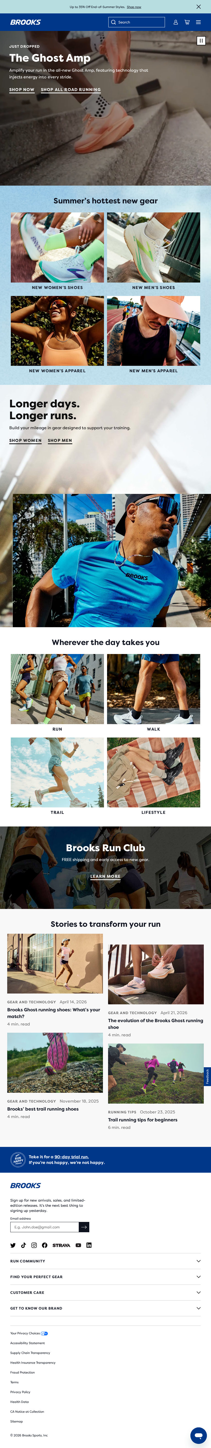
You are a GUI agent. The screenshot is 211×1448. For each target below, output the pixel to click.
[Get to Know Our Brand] (105, 1308)
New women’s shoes (57, 287)
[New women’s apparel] (57, 331)
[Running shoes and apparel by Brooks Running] (25, 22)
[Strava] (61, 1245)
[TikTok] (23, 1245)
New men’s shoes (153, 287)
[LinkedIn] (89, 1245)
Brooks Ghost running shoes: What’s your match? (53, 1013)
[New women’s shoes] (57, 247)
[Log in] (175, 22)
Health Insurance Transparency (33, 1362)
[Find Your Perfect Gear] (105, 1277)
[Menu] (198, 22)
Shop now (22, 89)
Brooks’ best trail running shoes (43, 1109)
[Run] (57, 689)
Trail (57, 812)
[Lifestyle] (153, 773)
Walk (153, 729)
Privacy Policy (20, 1392)
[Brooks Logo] (105, 1186)
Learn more (105, 876)
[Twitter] (13, 1245)
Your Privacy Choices (25, 1333)
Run (57, 729)
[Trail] (57, 773)
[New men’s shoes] (153, 247)
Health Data (19, 1402)
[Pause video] (201, 40)
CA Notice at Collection (27, 1411)
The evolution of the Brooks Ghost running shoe (155, 1024)
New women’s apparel (57, 370)
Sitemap (16, 1421)
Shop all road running (71, 89)
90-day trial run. (72, 1156)
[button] (207, 1076)
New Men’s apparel (153, 370)
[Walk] (153, 689)
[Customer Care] (105, 1292)
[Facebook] (44, 1245)
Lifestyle (154, 812)
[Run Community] (105, 1261)
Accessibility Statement (27, 1343)
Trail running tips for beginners (143, 1119)
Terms (14, 1382)
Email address (20, 1218)
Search (124, 22)
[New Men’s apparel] (153, 331)
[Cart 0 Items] (187, 22)
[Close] (199, 7)
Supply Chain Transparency (30, 1353)
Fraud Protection (22, 1372)
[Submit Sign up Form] (84, 1227)
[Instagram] (34, 1245)
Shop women (25, 440)
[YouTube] (78, 1245)
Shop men (60, 440)
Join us (126, 7)
